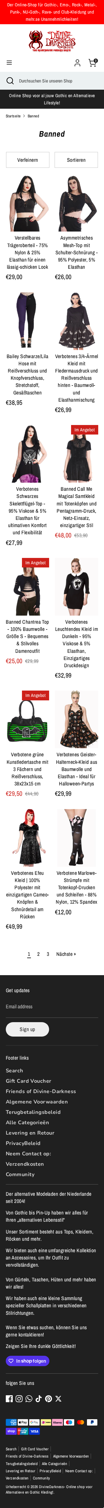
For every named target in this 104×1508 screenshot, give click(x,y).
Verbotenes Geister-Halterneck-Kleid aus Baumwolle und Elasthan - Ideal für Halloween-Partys (76, 769)
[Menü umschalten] (9, 63)
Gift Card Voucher (28, 1081)
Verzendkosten (25, 1164)
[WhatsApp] (28, 1398)
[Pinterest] (48, 1398)
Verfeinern (27, 159)
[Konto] (77, 60)
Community (20, 1174)
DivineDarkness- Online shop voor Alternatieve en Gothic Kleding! (49, 1489)
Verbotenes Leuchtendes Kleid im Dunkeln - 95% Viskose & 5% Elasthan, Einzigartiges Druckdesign (76, 643)
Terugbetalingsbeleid (33, 1112)
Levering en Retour (30, 1132)
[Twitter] (58, 1398)
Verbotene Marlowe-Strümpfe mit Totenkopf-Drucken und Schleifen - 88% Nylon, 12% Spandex (76, 887)
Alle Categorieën (27, 1122)
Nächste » (66, 954)
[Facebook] (9, 1398)
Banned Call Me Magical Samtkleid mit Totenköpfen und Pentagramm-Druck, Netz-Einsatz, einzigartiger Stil (77, 507)
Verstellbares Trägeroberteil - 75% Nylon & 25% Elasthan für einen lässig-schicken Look (27, 252)
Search (14, 1070)
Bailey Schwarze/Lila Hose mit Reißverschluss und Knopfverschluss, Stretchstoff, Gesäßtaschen (27, 374)
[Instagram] (19, 1398)
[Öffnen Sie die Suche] (9, 81)
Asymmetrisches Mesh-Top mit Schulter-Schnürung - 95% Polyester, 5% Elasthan (76, 252)
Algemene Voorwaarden (37, 1101)
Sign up (27, 1029)
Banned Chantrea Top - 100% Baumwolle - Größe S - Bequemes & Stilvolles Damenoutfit (27, 636)
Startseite (13, 116)
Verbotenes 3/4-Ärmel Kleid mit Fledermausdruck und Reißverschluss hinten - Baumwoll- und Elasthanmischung (76, 378)
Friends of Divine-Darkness (41, 1091)
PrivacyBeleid (23, 1143)
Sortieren (76, 159)
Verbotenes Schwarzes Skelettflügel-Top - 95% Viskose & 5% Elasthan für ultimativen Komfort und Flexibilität (27, 510)
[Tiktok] (38, 1398)
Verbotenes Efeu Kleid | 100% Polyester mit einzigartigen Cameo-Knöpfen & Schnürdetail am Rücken (27, 894)
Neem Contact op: (28, 1153)
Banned (33, 116)
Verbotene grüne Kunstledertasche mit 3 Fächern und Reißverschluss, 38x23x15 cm (27, 769)
